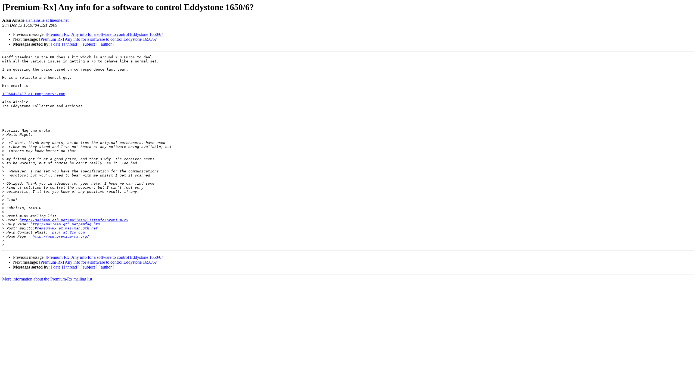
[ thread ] (71, 44)
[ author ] (106, 44)
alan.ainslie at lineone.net (47, 20)
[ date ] (57, 44)
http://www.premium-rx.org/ (61, 236)
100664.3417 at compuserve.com (33, 94)
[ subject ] (88, 44)
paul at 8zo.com (68, 232)
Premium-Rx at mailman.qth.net (66, 228)
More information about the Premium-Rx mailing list (47, 279)
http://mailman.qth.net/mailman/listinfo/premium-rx (74, 220)
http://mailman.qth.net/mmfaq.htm (65, 224)
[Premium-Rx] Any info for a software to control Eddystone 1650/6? (104, 34)
